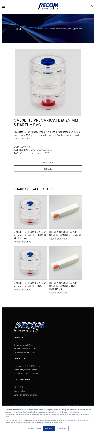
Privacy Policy (19, 387)
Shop (46, 29)
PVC (47, 153)
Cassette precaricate (40, 150)
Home (40, 29)
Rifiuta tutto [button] (62, 428)
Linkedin (27, 373)
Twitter (35, 373)
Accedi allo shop (22, 138)
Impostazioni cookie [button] (34, 428)
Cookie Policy (19, 391)
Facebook (18, 373)
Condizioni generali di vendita (26, 395)
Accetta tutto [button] (49, 428)
